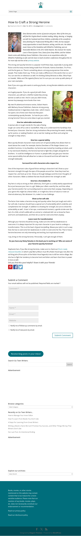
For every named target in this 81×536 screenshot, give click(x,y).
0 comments (49, 26)
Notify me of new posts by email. (22, 330)
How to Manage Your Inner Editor (20, 415)
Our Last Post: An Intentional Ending (21, 432)
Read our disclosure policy (18, 515)
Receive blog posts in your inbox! (26, 353)
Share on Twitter (20, 267)
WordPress (57, 533)
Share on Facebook (15, 267)
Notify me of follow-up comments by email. (26, 326)
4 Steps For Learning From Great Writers (23, 422)
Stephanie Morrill (16, 26)
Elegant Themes (36, 533)
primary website (33, 60)
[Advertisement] (40, 386)
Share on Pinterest (10, 267)
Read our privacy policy (16, 511)
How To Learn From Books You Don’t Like (23, 419)
